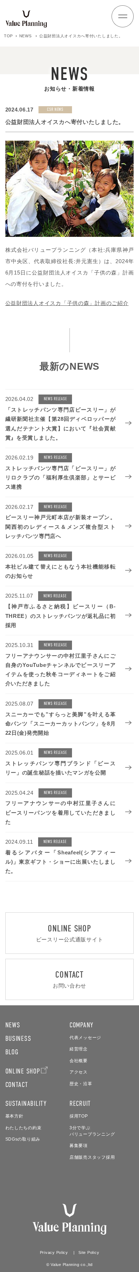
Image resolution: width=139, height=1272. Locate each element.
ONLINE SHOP (22, 1071)
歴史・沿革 (81, 1083)
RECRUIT (80, 1103)
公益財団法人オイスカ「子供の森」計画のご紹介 (67, 303)
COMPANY (81, 1025)
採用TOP (79, 1116)
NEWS (12, 1025)
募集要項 (79, 1145)
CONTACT (16, 1084)
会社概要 (79, 1060)
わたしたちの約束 (23, 1127)
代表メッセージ (85, 1037)
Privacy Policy (54, 1252)
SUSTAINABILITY (26, 1103)
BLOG (12, 1052)
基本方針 (14, 1116)
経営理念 (79, 1049)
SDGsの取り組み (23, 1139)
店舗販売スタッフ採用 (92, 1157)
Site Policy (88, 1252)
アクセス (79, 1072)
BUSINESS (18, 1038)
